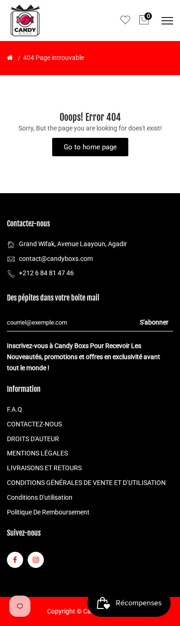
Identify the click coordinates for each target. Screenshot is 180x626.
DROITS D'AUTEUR (33, 439)
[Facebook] (15, 560)
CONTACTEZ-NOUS (34, 424)
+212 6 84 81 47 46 (46, 273)
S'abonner (154, 322)
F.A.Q (14, 409)
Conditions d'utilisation (39, 497)
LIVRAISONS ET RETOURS (44, 468)
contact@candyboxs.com (56, 258)
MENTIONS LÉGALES (37, 453)
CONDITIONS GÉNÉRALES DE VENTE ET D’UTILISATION (86, 482)
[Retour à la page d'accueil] (10, 57)
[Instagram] (36, 560)
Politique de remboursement (48, 512)
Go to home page (90, 147)
